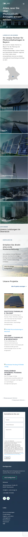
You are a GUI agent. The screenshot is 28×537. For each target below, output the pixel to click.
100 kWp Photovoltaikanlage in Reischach (13, 337)
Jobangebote (6, 518)
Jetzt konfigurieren (9, 477)
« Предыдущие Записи (10, 398)
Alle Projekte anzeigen (18, 286)
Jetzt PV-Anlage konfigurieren (9, 267)
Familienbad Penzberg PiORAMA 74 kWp (13, 372)
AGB (4, 523)
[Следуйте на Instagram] (8, 498)
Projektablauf (6, 514)
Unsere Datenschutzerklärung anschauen (14, 454)
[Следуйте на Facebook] (4, 498)
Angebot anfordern (8, 516)
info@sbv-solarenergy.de (10, 490)
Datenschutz (6, 520)
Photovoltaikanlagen (8, 512)
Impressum (6, 521)
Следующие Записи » (18, 400)
